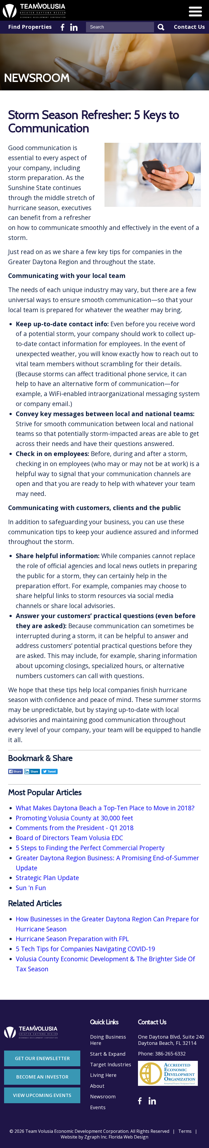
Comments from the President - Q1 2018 (75, 827)
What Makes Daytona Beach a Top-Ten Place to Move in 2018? (105, 808)
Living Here (103, 1075)
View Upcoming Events (42, 1095)
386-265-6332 (170, 1054)
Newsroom (103, 1096)
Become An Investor (42, 1077)
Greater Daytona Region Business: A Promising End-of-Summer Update (107, 862)
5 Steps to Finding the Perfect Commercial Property (90, 847)
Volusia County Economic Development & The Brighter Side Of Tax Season (105, 963)
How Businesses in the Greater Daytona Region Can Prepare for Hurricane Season (107, 924)
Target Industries (110, 1064)
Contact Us (189, 26)
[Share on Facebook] (15, 775)
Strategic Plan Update (47, 877)
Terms (185, 1131)
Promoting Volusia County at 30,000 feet (74, 818)
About (97, 1086)
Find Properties (30, 26)
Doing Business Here (108, 1040)
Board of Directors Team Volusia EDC (69, 837)
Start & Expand (107, 1054)
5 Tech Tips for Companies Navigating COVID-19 (85, 948)
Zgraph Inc (95, 1137)
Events (98, 1107)
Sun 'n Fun (31, 887)
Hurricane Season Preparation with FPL (72, 938)
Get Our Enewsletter (42, 1058)
